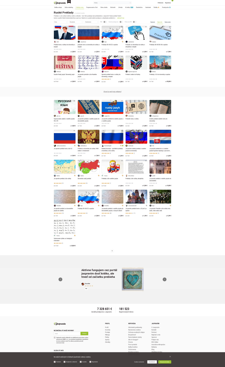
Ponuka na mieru (133, 352)
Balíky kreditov (133, 347)
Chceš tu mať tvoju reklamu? (112, 92)
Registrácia (168, 3)
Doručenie (72, 22)
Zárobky (107, 342)
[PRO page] (69, 2)
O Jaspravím (155, 327)
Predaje (107, 332)
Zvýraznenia (132, 349)
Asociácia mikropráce (158, 344)
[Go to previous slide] (60, 279)
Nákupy (107, 335)
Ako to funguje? (133, 340)
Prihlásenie (160, 3)
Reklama (154, 347)
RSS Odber (155, 342)
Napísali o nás (156, 335)
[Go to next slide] (164, 279)
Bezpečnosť (132, 335)
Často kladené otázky (135, 337)
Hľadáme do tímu (157, 352)
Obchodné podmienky (135, 327)
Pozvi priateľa (132, 344)
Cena (55, 22)
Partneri (154, 332)
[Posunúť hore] (112, 251)
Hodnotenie (88, 22)
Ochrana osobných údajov (136, 332)
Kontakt (154, 330)
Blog (153, 349)
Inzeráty (107, 330)
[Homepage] (60, 3)
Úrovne (130, 342)
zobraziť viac (120, 18)
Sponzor (154, 337)
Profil (106, 327)
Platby (107, 337)
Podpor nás (155, 340)
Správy (107, 340)
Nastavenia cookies (134, 330)
